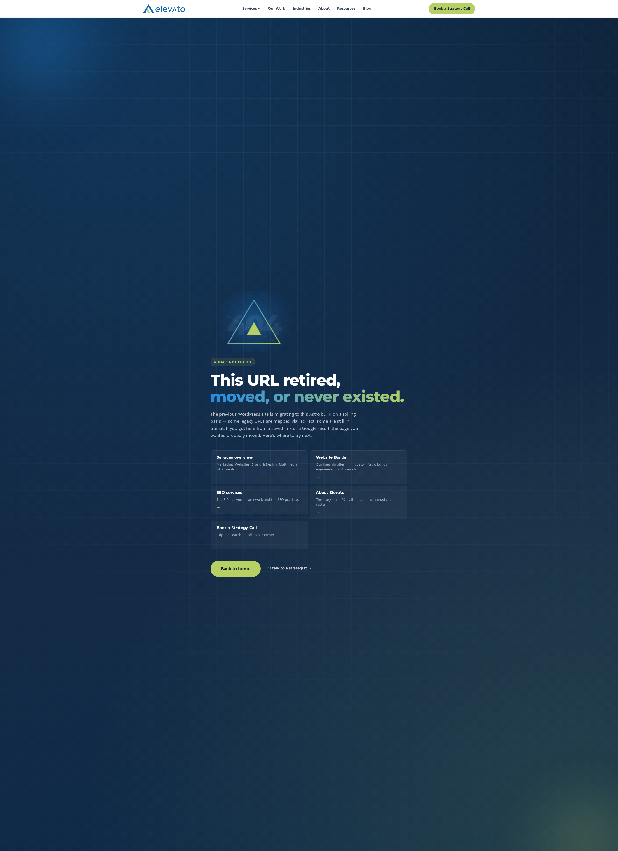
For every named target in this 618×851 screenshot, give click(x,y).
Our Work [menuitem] (276, 8)
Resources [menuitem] (346, 8)
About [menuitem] (324, 8)
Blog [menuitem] (367, 8)
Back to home (236, 568)
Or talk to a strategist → (289, 568)
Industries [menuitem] (302, 8)
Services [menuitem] (249, 8)
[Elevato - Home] (164, 8)
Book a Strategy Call (452, 8)
